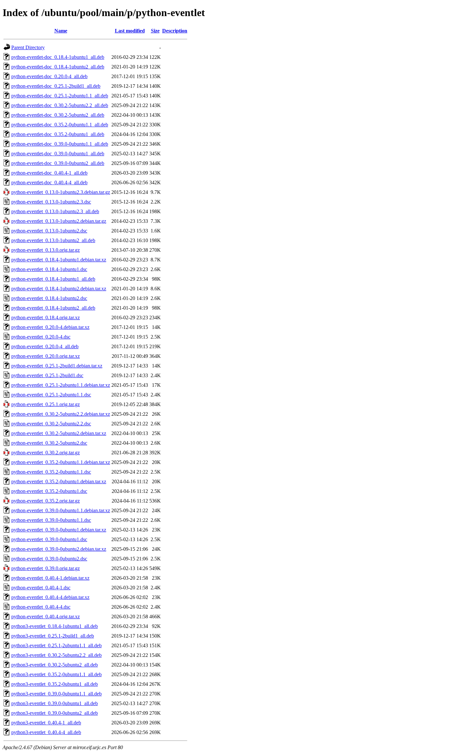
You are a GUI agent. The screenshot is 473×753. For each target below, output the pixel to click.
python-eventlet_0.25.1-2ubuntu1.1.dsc (51, 394)
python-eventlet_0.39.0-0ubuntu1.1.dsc (51, 520)
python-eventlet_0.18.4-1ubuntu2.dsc (49, 298)
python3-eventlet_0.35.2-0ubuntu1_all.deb (54, 684)
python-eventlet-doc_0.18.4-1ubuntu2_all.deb (57, 66)
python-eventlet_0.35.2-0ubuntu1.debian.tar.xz (58, 481)
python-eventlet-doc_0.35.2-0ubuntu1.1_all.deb (59, 124)
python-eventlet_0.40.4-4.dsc (40, 607)
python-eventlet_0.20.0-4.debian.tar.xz (50, 327)
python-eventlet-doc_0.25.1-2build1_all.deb (55, 86)
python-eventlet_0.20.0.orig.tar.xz (45, 356)
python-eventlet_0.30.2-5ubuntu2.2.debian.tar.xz (60, 414)
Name (60, 30)
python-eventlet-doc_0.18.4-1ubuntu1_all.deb (57, 57)
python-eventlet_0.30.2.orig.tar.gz (45, 452)
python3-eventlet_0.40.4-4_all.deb (46, 732)
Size (155, 30)
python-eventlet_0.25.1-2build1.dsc (47, 375)
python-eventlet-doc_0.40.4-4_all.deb (49, 182)
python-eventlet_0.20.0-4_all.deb (45, 346)
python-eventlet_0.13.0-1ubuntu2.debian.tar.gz (58, 221)
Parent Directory (28, 47)
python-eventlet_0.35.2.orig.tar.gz (45, 501)
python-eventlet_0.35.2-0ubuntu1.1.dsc (51, 472)
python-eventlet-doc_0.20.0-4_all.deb (49, 76)
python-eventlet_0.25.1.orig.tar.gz (45, 404)
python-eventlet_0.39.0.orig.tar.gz (45, 568)
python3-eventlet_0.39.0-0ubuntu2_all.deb (54, 713)
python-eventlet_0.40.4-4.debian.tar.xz (50, 597)
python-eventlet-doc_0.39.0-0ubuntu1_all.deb (57, 153)
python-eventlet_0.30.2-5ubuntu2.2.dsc (51, 423)
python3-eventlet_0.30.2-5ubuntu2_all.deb (54, 664)
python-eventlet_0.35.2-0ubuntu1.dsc (49, 491)
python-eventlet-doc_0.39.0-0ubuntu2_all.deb (57, 163)
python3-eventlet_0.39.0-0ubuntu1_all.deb (54, 703)
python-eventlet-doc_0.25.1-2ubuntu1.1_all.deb (59, 95)
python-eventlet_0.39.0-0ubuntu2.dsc (49, 558)
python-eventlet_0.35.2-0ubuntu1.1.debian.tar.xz (60, 462)
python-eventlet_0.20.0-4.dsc (40, 337)
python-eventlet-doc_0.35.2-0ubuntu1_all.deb (57, 134)
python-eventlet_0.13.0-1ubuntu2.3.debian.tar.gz (60, 192)
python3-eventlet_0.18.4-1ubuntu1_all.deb (54, 626)
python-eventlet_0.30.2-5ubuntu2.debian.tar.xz (58, 433)
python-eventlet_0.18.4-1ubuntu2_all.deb (53, 308)
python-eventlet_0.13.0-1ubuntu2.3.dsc (51, 201)
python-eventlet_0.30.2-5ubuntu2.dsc (49, 443)
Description (174, 30)
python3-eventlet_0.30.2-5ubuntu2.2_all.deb (56, 655)
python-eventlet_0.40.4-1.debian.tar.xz (50, 578)
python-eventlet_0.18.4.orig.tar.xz (45, 317)
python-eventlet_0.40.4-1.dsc (40, 587)
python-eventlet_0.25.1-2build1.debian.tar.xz (56, 365)
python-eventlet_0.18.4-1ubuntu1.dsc (49, 269)
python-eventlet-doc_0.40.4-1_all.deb (49, 173)
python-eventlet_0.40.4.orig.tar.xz (45, 616)
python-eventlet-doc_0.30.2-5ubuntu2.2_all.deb (59, 105)
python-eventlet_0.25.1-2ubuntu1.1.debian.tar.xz (60, 385)
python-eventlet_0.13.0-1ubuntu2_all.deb (53, 240)
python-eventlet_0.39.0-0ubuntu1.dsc (49, 539)
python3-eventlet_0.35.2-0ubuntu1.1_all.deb (56, 674)
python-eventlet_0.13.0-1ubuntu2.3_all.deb (55, 211)
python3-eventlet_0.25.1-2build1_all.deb (52, 636)
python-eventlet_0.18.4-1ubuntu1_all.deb (53, 279)
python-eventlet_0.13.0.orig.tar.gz (45, 250)
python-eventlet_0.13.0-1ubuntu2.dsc (49, 230)
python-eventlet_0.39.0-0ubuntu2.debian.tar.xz (58, 549)
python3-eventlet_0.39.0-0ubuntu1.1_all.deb (56, 693)
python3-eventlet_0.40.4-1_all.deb (46, 722)
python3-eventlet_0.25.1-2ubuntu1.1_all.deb (56, 645)
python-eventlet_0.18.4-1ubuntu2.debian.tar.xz (58, 288)
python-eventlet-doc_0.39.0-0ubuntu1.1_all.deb (59, 144)
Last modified (130, 30)
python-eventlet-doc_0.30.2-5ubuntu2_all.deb (57, 115)
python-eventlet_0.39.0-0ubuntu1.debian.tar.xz (58, 529)
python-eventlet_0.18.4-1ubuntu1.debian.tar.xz (58, 259)
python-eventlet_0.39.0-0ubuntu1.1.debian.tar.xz (60, 510)
